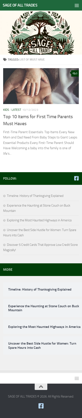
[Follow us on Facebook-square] (76, 178)
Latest (16, 110)
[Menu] (76, 5)
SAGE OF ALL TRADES (20, 5)
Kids (6, 110)
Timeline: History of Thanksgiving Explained (35, 196)
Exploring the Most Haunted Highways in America (39, 220)
